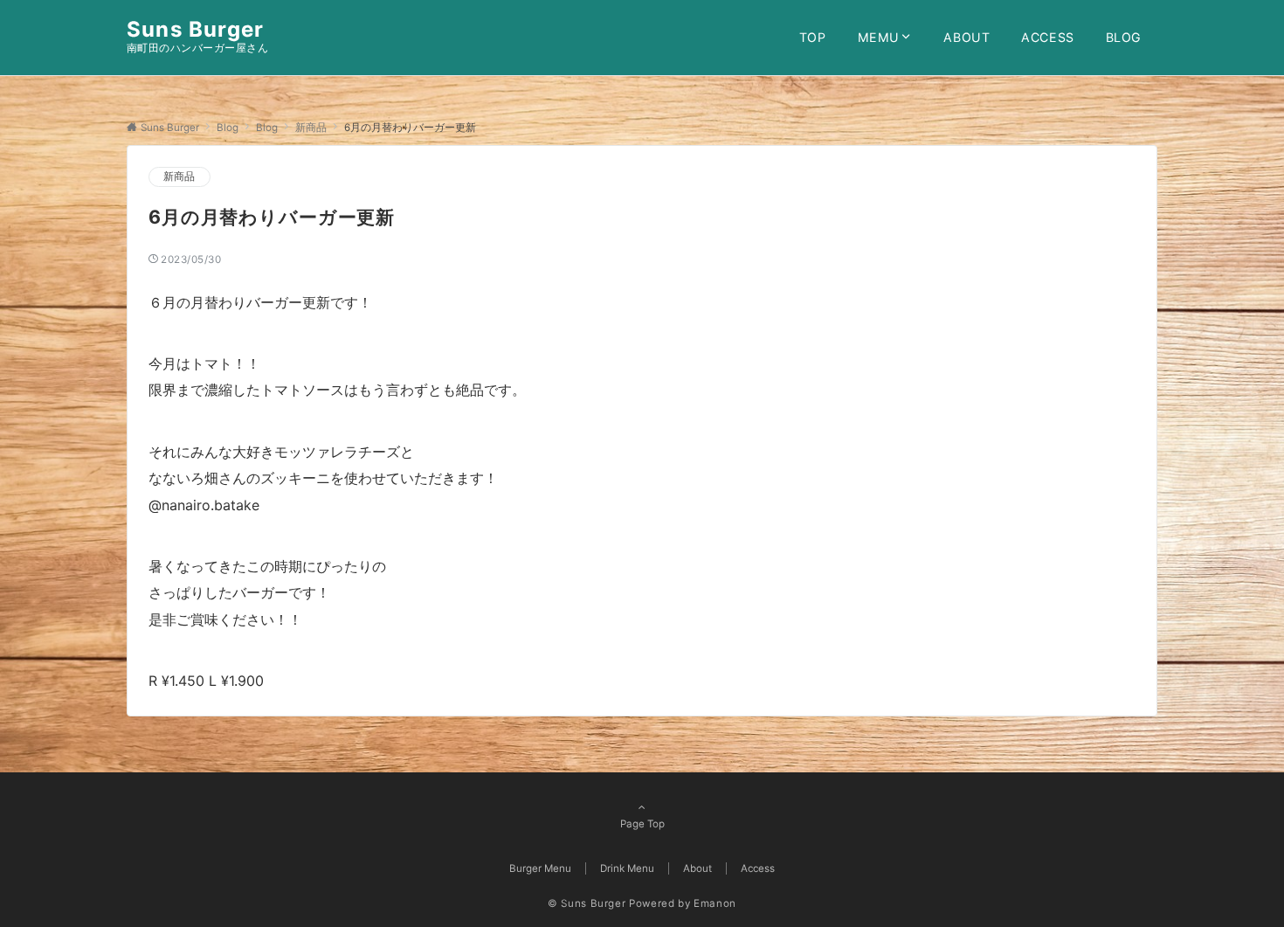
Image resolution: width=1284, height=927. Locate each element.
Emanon (715, 903)
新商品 (179, 176)
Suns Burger (195, 29)
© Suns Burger (586, 903)
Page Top (642, 824)
